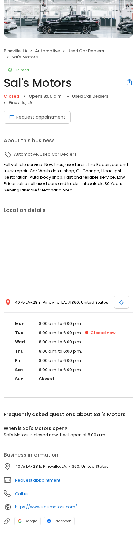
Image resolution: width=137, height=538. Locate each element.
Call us (22, 494)
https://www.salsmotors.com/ (46, 507)
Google (30, 521)
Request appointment (40, 117)
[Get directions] (121, 302)
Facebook (62, 521)
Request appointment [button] (37, 480)
